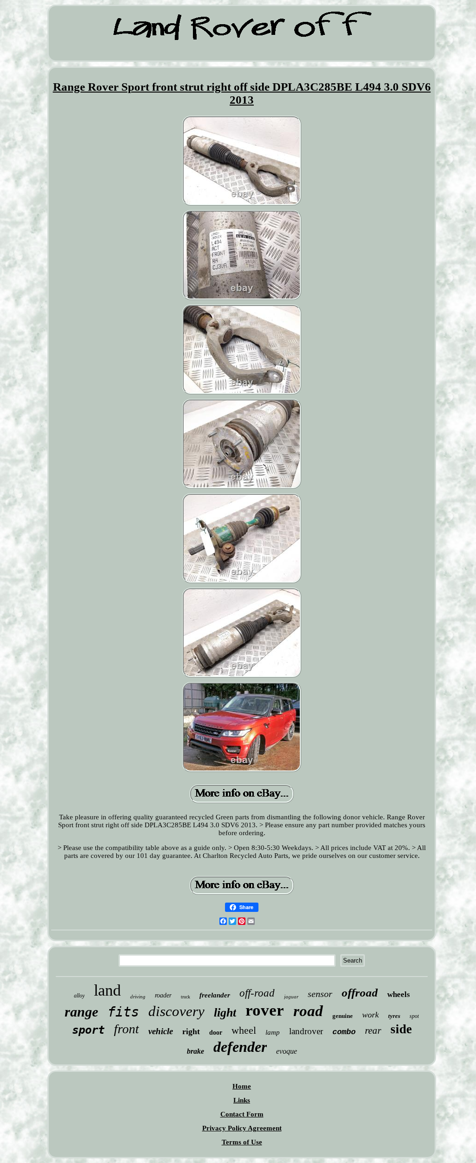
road (308, 1011)
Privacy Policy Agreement (242, 1128)
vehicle (160, 1031)
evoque (286, 1051)
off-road (257, 993)
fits (123, 1012)
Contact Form (242, 1114)
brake (195, 1051)
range (81, 1011)
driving (137, 996)
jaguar (291, 996)
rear (373, 1030)
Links (241, 1100)
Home (241, 1086)
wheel (243, 1030)
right (191, 1031)
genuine (342, 1015)
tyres (394, 1015)
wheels (398, 994)
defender (240, 1046)
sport (88, 1030)
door (215, 1032)
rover (264, 1010)
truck (185, 996)
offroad (360, 992)
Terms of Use (242, 1142)
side (401, 1029)
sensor (320, 994)
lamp (272, 1032)
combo (344, 1032)
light (225, 1012)
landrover (306, 1031)
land (107, 990)
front (126, 1029)
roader (163, 995)
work (370, 1014)
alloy (79, 995)
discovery (176, 1011)
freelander (214, 995)
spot (414, 1016)
